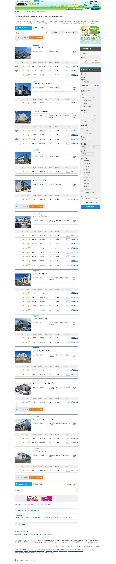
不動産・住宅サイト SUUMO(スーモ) (22, 549)
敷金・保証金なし (88, 106)
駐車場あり (86, 160)
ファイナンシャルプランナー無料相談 (75, 551)
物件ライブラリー (63, 551)
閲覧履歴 (78, 9)
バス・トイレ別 (87, 163)
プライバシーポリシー (77, 546)
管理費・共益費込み (89, 100)
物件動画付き (87, 186)
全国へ (42, 1)
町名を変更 (96, 85)
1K (84, 115)
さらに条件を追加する (91, 202)
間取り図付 (86, 183)
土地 (93, 549)
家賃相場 (58, 549)
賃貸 (30, 12)
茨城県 (34, 12)
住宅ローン (55, 551)
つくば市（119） (37, 517)
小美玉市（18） (67, 517)
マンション (86, 127)
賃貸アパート (45, 549)
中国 (43, 552)
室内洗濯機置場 (87, 172)
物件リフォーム (32, 551)
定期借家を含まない (89, 192)
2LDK (95, 121)
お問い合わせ (96, 6)
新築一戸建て (81, 549)
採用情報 (96, 546)
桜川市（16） (58, 517)
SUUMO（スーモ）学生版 (26, 4)
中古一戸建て (87, 549)
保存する (85, 61)
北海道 (16, 552)
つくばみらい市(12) (34, 534)
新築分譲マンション (65, 549)
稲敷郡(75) (50, 534)
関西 (36, 552)
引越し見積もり (49, 551)
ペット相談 (86, 166)
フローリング (87, 180)
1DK (95, 115)
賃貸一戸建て (52, 549)
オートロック (87, 178)
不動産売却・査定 (40, 551)
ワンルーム (86, 112)
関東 (23, 552)
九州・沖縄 (47, 552)
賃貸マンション (38, 549)
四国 (39, 552)
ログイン (95, 9)
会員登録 (87, 9)
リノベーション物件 (19, 551)
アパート (86, 130)
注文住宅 (26, 551)
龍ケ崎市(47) (18, 534)
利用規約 (68, 546)
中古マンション (73, 549)
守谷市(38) (25, 534)
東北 (20, 552)
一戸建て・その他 (88, 133)
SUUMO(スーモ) (93, 2)
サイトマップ (96, 4)
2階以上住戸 (87, 169)
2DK (85, 121)
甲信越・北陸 (28, 552)
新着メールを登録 (95, 61)
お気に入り (70, 9)
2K (94, 118)
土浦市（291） (19, 517)
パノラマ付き (87, 189)
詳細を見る (75, 66)
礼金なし (86, 103)
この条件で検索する (91, 206)
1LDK (85, 118)
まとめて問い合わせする (36, 37)
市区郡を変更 (86, 85)
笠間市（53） (28, 517)
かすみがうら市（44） (48, 517)
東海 (33, 552)
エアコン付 (86, 175)
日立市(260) (43, 534)
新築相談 (52, 552)
